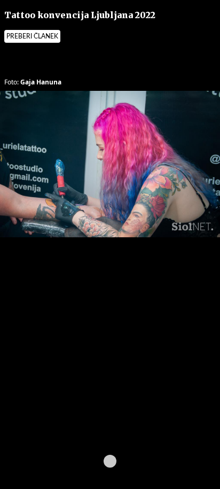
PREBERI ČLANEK (32, 36)
